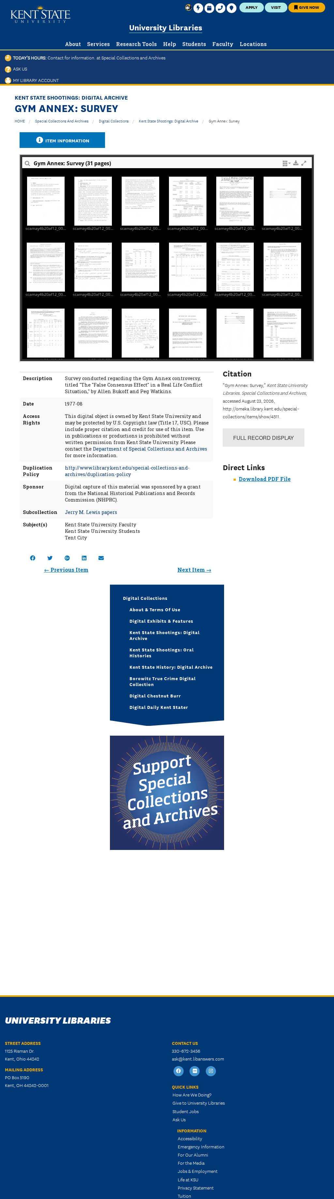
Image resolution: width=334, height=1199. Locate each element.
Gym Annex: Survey (224, 121)
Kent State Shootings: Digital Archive (168, 121)
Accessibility (190, 1138)
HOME (20, 121)
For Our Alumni (193, 1154)
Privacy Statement (196, 1187)
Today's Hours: (88, 57)
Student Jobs (186, 1111)
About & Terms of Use (154, 609)
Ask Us (19, 68)
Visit (276, 7)
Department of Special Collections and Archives (150, 449)
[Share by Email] (101, 557)
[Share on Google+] (67, 557)
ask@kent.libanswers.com (198, 1058)
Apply (252, 7)
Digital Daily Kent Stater (158, 707)
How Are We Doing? (192, 1094)
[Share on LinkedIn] (84, 557)
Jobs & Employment (198, 1171)
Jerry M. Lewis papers (91, 512)
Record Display (263, 437)
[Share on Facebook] (32, 557)
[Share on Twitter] (50, 557)
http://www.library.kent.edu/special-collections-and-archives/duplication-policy (127, 471)
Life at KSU (188, 1179)
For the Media (191, 1162)
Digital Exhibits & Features (161, 621)
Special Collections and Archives (61, 121)
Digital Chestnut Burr (155, 695)
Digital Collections (114, 121)
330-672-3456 (186, 1050)
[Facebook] (179, 1071)
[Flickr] (195, 1071)
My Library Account (35, 80)
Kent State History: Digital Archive (171, 667)
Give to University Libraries (199, 1102)
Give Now (308, 7)
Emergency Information (201, 1146)
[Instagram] (211, 1071)
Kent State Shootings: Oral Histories (161, 652)
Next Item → (194, 569)
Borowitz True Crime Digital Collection (162, 681)
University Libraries (165, 27)
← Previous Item (66, 569)
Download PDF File (265, 478)
